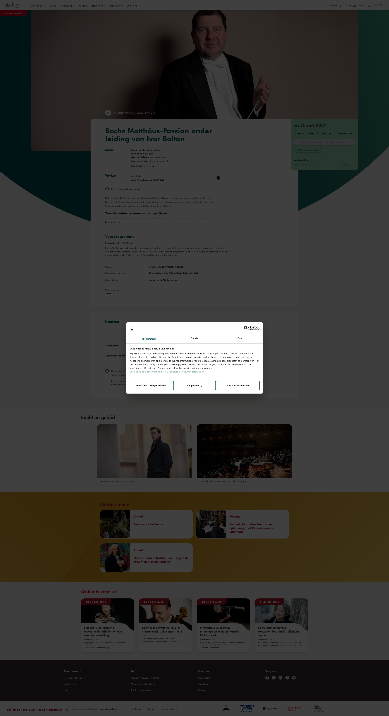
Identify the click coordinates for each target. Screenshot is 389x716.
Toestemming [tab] (149, 338)
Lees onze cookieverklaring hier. (148, 371)
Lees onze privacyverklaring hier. (185, 371)
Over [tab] (240, 338)
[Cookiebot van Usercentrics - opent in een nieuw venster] (246, 328)
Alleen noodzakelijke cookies (151, 385)
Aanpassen (193, 385)
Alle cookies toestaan (238, 385)
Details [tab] (194, 338)
